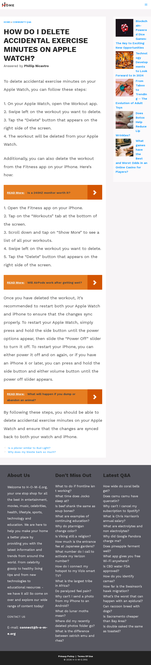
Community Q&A (22, 22)
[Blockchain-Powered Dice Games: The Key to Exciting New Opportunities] (124, 28)
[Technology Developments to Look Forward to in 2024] (124, 60)
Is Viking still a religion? (73, 536)
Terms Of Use (85, 656)
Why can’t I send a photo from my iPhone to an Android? (74, 601)
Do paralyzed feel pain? (73, 591)
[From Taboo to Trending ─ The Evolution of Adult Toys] (124, 88)
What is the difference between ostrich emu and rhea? (74, 635)
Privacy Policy (66, 656)
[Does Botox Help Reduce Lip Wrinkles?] (124, 120)
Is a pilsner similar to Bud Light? (29, 448)
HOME (7, 22)
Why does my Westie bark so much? (32, 452)
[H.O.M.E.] (9, 4)
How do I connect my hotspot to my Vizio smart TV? (75, 571)
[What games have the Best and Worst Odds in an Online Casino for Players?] (124, 148)
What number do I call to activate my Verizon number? (74, 556)
